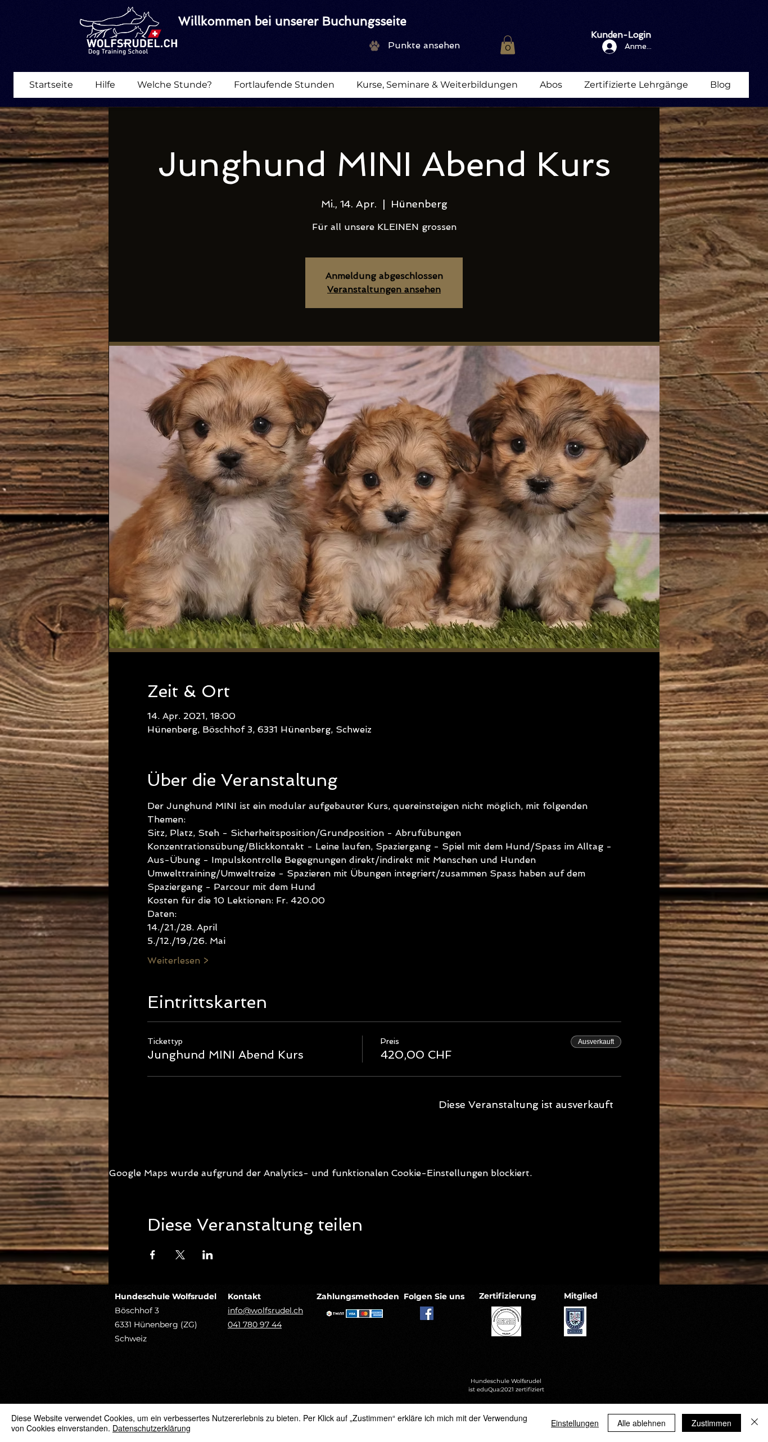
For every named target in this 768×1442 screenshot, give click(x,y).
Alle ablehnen (641, 1423)
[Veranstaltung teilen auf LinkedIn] (207, 1254)
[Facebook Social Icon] (426, 1313)
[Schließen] (754, 1423)
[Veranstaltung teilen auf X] (180, 1254)
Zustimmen (711, 1423)
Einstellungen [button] (575, 1423)
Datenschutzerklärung (151, 1428)
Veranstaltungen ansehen (384, 289)
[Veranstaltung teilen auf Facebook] (152, 1254)
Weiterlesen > (178, 960)
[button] (508, 44)
